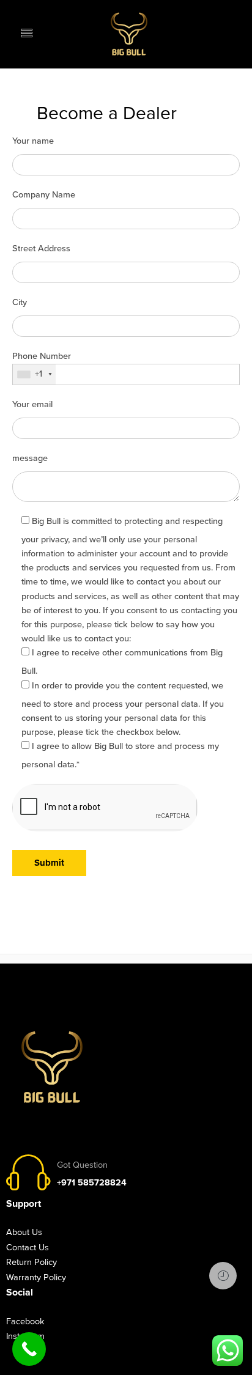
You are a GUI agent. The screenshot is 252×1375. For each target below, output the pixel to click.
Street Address (41, 248)
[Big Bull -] (129, 33)
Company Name (43, 195)
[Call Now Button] (29, 1349)
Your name (33, 141)
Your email (32, 404)
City (19, 302)
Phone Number (41, 357)
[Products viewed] (223, 1275)
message (30, 458)
